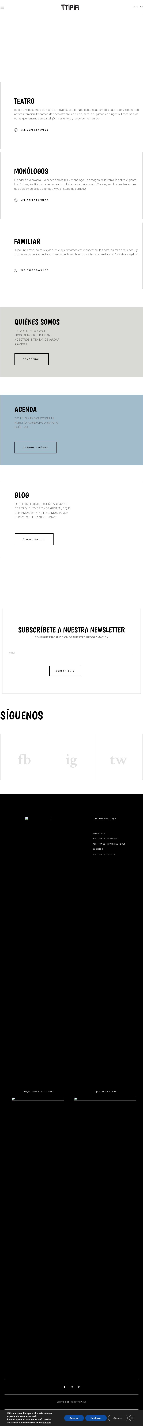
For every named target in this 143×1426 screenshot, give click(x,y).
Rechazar (96, 1418)
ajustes (47, 1422)
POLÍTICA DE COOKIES (104, 854)
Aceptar (74, 1418)
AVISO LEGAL (99, 834)
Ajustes (117, 1418)
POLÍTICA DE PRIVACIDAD (105, 839)
